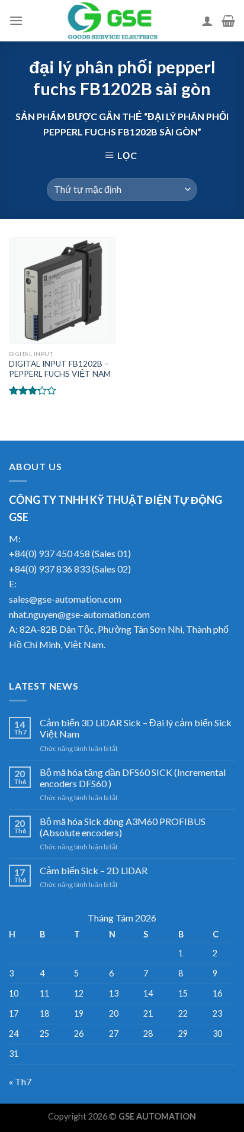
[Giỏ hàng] (228, 21)
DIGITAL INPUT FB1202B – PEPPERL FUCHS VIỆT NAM (60, 369)
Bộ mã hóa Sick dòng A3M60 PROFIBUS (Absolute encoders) (123, 827)
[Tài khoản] (207, 21)
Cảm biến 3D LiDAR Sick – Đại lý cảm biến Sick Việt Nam (136, 728)
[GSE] (112, 20)
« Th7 (20, 1081)
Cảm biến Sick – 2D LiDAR (93, 870)
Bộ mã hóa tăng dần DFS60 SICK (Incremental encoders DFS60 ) (133, 777)
